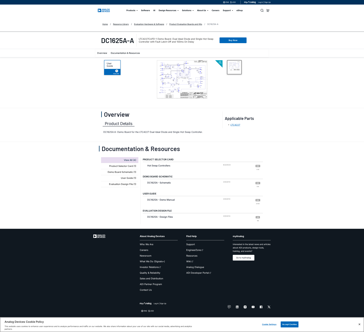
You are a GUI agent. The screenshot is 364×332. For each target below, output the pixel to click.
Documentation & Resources (125, 53)
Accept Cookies (289, 324)
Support (190, 244)
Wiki (188, 261)
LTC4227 (235, 124)
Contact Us (146, 289)
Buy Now (233, 40)
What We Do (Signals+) (152, 261)
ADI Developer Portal (197, 272)
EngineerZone (193, 250)
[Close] (359, 324)
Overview (102, 53)
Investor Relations (149, 267)
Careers (144, 250)
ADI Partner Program (151, 284)
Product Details (118, 123)
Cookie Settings (269, 324)
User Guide (110, 64)
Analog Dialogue (195, 267)
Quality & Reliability (150, 272)
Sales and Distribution (151, 278)
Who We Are (146, 244)
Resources (191, 255)
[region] (182, 324)
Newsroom (145, 255)
